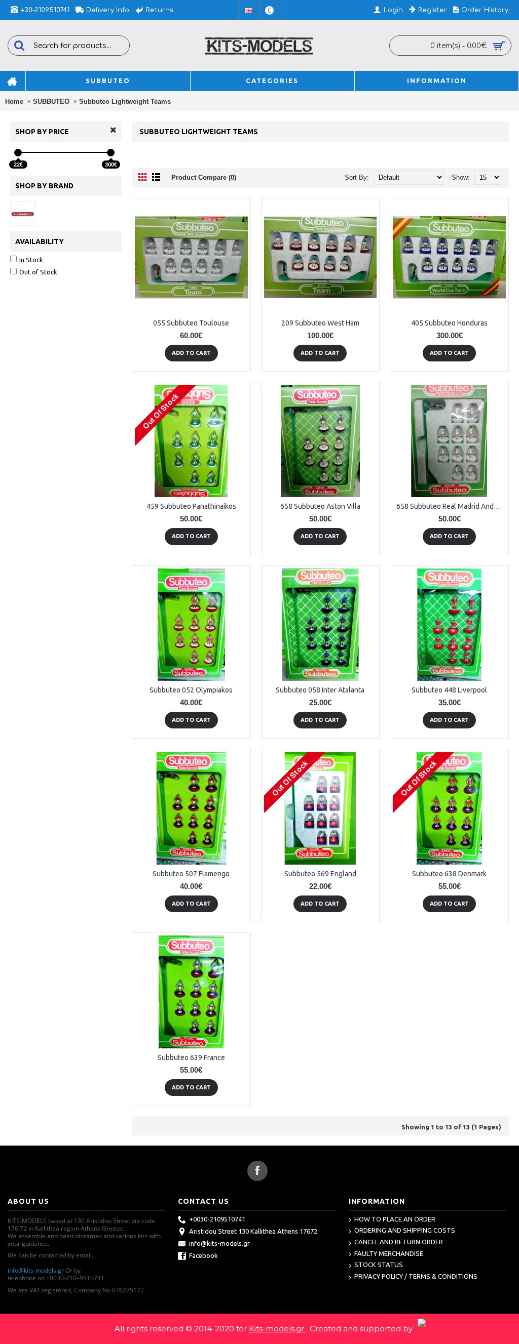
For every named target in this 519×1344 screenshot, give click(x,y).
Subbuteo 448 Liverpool (449, 690)
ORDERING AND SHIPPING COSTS (404, 1230)
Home (14, 101)
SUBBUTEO (51, 101)
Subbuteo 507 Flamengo (191, 874)
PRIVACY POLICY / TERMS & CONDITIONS (415, 1276)
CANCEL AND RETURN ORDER (398, 1241)
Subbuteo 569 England (320, 874)
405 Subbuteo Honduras (449, 323)
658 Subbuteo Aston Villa (320, 506)
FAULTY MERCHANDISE (388, 1253)
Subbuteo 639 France (191, 1057)
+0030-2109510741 (217, 1219)
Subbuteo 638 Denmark (449, 874)
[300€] (111, 152)
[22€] (18, 152)
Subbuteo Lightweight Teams (125, 101)
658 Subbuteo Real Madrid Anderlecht (451, 506)
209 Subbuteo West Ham (320, 323)
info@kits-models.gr (36, 1270)
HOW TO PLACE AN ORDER (394, 1219)
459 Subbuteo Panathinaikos (191, 506)
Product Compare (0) (203, 177)
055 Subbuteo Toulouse (191, 323)
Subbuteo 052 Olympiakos (191, 690)
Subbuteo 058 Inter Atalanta (320, 690)
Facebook (203, 1255)
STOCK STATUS (378, 1264)
